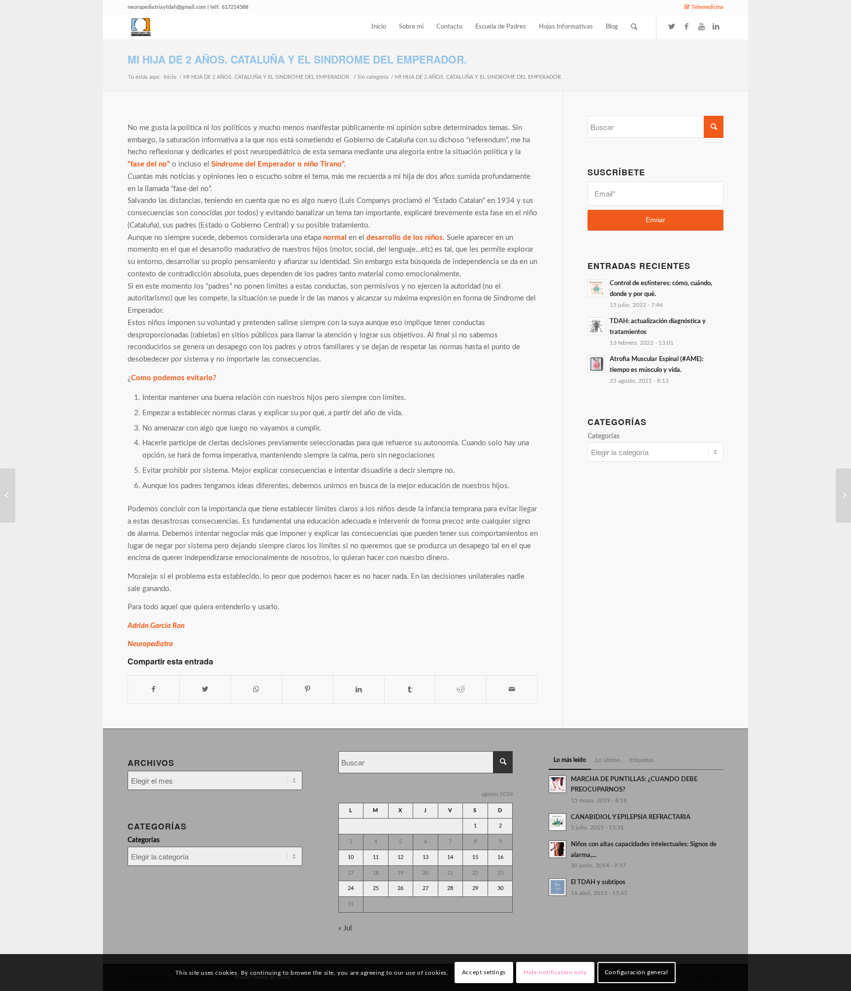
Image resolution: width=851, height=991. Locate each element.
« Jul (345, 928)
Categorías (604, 436)
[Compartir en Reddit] (460, 689)
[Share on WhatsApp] (256, 689)
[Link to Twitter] (671, 26)
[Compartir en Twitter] (205, 689)
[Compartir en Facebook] (153, 689)
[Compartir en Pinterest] (307, 689)
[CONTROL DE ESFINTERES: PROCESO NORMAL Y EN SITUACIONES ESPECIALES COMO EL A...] (7, 495)
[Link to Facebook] (686, 26)
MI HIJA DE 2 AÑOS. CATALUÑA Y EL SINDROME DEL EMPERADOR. (297, 59)
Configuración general (636, 972)
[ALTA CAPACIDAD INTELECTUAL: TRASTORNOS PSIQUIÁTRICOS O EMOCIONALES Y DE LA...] (843, 495)
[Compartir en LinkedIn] (358, 689)
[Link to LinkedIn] (716, 26)
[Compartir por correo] (512, 689)
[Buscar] (634, 27)
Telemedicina (707, 7)
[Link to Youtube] (701, 26)
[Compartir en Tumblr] (410, 689)
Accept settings (484, 972)
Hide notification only (555, 972)
